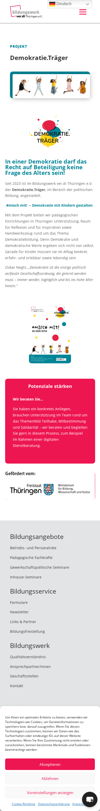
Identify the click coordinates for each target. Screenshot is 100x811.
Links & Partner (23, 621)
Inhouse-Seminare (26, 577)
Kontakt (16, 685)
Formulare (19, 602)
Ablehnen (50, 778)
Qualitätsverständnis (28, 656)
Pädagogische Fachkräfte (31, 557)
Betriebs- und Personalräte (33, 547)
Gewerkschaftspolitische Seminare (39, 567)
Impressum (80, 804)
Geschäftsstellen (24, 676)
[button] (89, 799)
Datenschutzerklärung (54, 804)
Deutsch (63, 4)
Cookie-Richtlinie (23, 804)
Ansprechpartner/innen (30, 666)
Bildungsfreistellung (27, 631)
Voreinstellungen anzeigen (50, 792)
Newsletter (19, 611)
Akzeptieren (50, 764)
